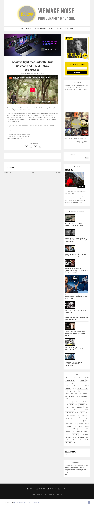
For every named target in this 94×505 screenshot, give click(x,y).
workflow (68, 442)
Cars (80, 377)
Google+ (63, 488)
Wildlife (68, 388)
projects (81, 423)
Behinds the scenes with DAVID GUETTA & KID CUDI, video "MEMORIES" (74, 363)
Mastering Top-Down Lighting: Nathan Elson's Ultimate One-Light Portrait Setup (76, 239)
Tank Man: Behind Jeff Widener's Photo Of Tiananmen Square (75, 224)
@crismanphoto (11, 108)
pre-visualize (69, 423)
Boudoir (68, 377)
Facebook (52, 488)
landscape (80, 409)
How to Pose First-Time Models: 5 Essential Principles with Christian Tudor (75, 333)
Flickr (67, 383)
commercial (71, 396)
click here (80, 143)
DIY (46, 494)
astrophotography (82, 388)
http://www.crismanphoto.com (15, 131)
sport (67, 429)
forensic (82, 404)
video (67, 439)
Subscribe (77, 72)
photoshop (84, 418)
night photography (70, 415)
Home (33, 173)
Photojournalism (76, 385)
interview (68, 409)
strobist (75, 434)
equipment (68, 402)
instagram (79, 407)
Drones (82, 380)
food (71, 404)
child (76, 393)
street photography (82, 431)
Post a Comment (10, 167)
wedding (80, 439)
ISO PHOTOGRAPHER (82, 383)
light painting (69, 412)
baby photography (73, 391)
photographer (71, 418)
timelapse (68, 437)
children (85, 393)
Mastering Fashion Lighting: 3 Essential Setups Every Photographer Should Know (76, 296)
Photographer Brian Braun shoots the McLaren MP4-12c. (76, 318)
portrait (76, 421)
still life (68, 431)
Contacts (59, 494)
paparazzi (84, 415)
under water (81, 437)
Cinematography (70, 380)
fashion (85, 402)
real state (68, 426)
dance (72, 399)
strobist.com (10, 127)
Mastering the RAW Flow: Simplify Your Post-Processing (75, 255)
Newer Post (7, 173)
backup (84, 391)
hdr (67, 407)
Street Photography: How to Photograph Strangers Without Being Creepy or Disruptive (76, 270)
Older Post (58, 173)
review (80, 426)
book (67, 393)
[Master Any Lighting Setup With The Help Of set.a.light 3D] (32, 45)
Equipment (40, 494)
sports (80, 429)
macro (82, 412)
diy (81, 399)
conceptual (84, 396)
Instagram (41, 488)
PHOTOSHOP (51, 494)
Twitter (31, 488)
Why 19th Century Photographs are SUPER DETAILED (76, 348)
